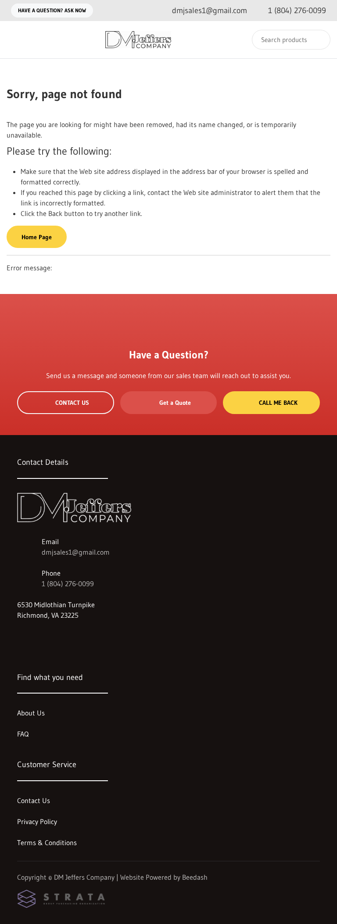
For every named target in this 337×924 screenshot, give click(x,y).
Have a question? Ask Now (52, 10)
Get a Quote (175, 403)
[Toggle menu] (15, 39)
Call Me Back (278, 403)
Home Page (37, 237)
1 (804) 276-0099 (68, 583)
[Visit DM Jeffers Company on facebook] (21, 636)
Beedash (195, 877)
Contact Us (72, 403)
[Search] (317, 40)
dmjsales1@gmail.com (76, 552)
